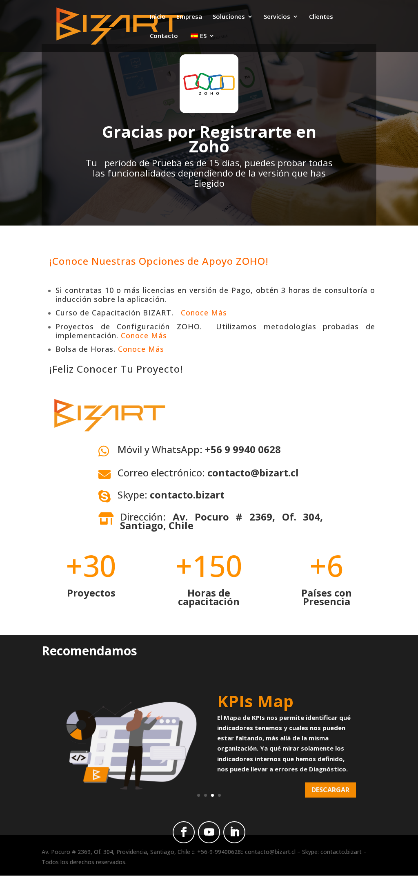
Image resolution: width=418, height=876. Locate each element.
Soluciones (229, 16)
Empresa (189, 16)
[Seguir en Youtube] (209, 832)
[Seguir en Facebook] (184, 832)
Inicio (158, 16)
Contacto (164, 36)
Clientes (321, 16)
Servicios (277, 16)
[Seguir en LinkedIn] (234, 832)
